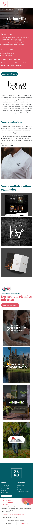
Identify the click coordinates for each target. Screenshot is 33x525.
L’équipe (19, 489)
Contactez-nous (5, 495)
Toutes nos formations (23, 491)
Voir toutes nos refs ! (9, 305)
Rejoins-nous (20, 485)
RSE (18, 487)
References (11, 9)
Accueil (3, 9)
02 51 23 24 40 (4, 492)
